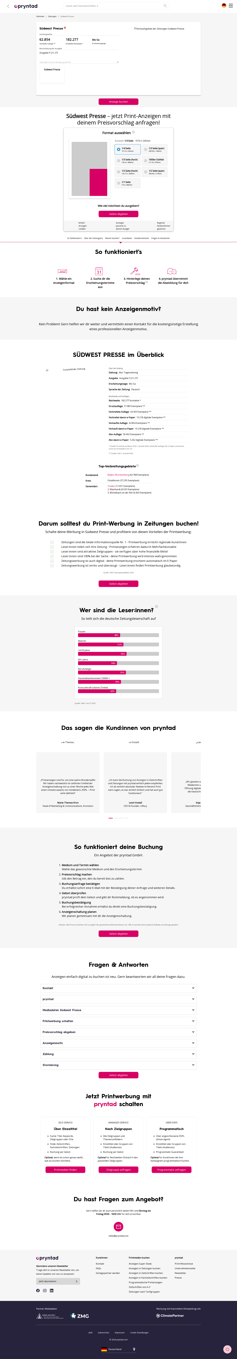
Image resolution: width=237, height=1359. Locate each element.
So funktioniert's (74, 238)
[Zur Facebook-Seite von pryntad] (38, 1290)
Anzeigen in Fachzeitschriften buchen (148, 1277)
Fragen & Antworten (160, 238)
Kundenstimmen (141, 238)
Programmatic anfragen (171, 1169)
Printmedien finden (65, 1169)
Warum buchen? (112, 238)
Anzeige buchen (118, 101)
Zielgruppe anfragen (118, 1169)
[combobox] (224, 5)
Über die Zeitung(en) (93, 238)
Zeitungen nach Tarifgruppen (144, 1291)
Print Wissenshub (184, 1263)
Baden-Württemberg (118, 474)
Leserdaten (127, 238)
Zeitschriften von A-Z (139, 1287)
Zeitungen (52, 16)
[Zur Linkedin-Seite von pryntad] (51, 1290)
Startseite (40, 16)
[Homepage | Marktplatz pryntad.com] (27, 6)
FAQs (98, 1268)
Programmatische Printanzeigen (145, 1282)
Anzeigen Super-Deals (140, 1263)
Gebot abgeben (118, 583)
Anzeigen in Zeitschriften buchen (146, 1273)
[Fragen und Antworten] (227, 1349)
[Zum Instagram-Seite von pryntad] (44, 1290)
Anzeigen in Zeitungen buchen (144, 1268)
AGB (90, 1332)
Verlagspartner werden (108, 1273)
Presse (178, 1277)
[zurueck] (8, 6)
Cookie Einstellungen (139, 1332)
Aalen (112, 486)
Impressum (120, 1332)
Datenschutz (103, 1332)
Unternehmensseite (185, 1268)
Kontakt (100, 1263)
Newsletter (180, 1273)
